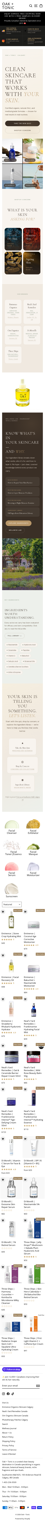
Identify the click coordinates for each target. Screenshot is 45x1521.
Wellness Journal (9, 1428)
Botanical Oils (30, 661)
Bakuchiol (25, 656)
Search (5, 1424)
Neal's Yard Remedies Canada (14, 1411)
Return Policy (8, 1437)
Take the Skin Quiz (22, 123)
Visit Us (5, 1402)
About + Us (7, 1432)
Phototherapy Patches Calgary (15, 1420)
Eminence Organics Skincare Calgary (17, 1407)
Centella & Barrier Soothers (18, 667)
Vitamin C (11, 656)
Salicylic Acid (13, 661)
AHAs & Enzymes (14, 672)
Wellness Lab (15, 530)
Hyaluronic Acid (30, 645)
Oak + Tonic (8, 5)
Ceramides (12, 650)
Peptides (26, 650)
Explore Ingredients (18, 523)
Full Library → (15, 636)
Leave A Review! (9, 1454)
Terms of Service (9, 1450)
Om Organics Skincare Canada (15, 1415)
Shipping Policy (8, 1441)
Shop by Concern (22, 130)
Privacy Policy (8, 1445)
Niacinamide (12, 645)
